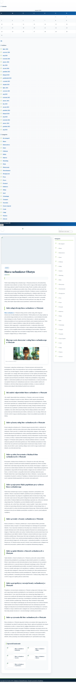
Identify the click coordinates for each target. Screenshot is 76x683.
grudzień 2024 (6, 110)
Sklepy (4, 189)
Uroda (4, 209)
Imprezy (5, 157)
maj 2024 (5, 116)
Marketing (5, 160)
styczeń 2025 (6, 107)
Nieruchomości (6, 170)
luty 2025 (5, 103)
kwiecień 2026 (6, 58)
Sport (4, 193)
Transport (5, 199)
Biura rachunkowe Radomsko (19, 649)
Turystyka (5, 202)
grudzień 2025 (6, 71)
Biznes (4, 141)
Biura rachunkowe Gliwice (39, 657)
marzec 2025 (6, 100)
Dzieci (4, 148)
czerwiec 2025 (6, 91)
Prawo (4, 180)
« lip (1, 41)
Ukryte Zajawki (7, 206)
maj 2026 (5, 55)
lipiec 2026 (5, 49)
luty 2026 (5, 65)
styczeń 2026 (6, 68)
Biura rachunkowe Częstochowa (19, 665)
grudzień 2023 (6, 126)
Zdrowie (5, 218)
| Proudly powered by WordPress (35, 680)
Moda (4, 164)
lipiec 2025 (5, 87)
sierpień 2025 (6, 84)
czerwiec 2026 (6, 52)
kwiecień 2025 (6, 97)
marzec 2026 (6, 62)
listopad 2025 (6, 74)
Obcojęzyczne (6, 173)
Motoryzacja (6, 167)
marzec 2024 (6, 123)
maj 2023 (5, 129)
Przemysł (5, 183)
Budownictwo (6, 144)
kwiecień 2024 (6, 120)
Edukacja (5, 151)
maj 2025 (5, 94)
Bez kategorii (6, 138)
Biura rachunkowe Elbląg (39, 649)
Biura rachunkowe (9, 312)
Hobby (4, 154)
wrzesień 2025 (6, 81)
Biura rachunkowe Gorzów (19, 657)
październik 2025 (7, 78)
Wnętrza (5, 215)
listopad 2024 (6, 113)
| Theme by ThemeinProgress (20, 680)
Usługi (4, 212)
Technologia (6, 196)
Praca (4, 177)
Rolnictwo (5, 186)
